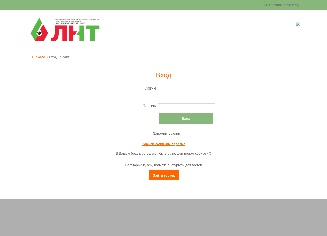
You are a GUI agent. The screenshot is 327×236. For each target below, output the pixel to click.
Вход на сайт (59, 57)
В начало (38, 57)
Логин (150, 88)
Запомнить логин (166, 133)
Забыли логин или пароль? (163, 144)
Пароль (149, 106)
